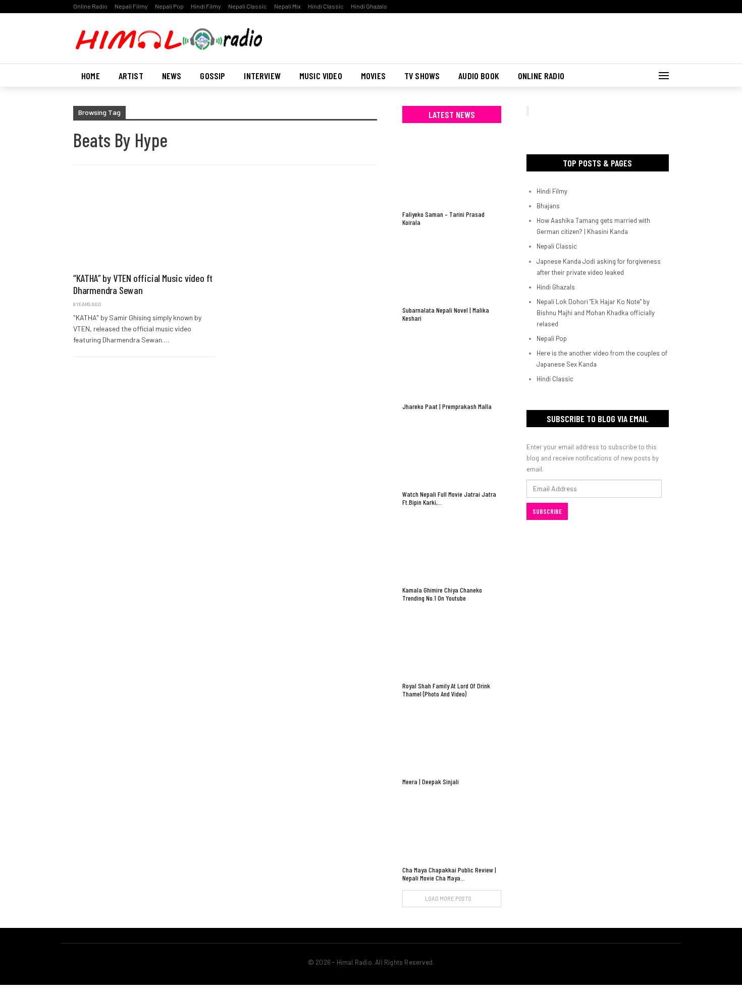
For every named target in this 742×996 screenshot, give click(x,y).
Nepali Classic (247, 6)
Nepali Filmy (131, 6)
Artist (131, 75)
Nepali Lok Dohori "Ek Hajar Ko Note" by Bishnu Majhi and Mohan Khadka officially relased (596, 313)
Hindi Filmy (206, 6)
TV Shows (422, 75)
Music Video (320, 75)
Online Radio (90, 6)
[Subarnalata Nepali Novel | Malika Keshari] (451, 267)
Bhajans (548, 206)
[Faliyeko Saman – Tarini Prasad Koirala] (451, 171)
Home (90, 75)
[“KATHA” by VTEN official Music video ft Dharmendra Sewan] (144, 224)
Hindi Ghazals (369, 6)
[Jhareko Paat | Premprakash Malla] (451, 363)
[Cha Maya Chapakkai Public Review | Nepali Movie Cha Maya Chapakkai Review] (451, 826)
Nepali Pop (169, 6)
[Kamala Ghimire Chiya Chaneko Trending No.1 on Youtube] (451, 547)
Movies (373, 75)
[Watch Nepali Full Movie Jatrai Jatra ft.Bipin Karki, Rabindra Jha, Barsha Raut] (451, 451)
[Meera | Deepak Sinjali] (451, 739)
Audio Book (478, 75)
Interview (262, 75)
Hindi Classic (326, 6)
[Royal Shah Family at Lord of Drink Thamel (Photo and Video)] (451, 643)
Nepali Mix (287, 6)
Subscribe (547, 511)
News (172, 75)
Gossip (212, 75)
